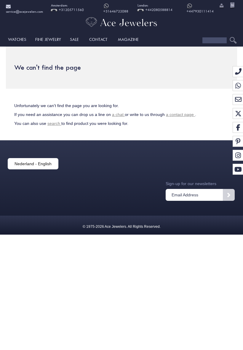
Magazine (128, 39)
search (54, 123)
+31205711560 (71, 10)
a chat (118, 114)
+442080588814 (158, 10)
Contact (98, 39)
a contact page (180, 114)
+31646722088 (115, 11)
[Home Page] (121, 28)
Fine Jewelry (48, 39)
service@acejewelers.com (26, 6)
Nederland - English (33, 163)
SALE (74, 39)
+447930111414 (200, 11)
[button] (221, 6)
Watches (17, 39)
